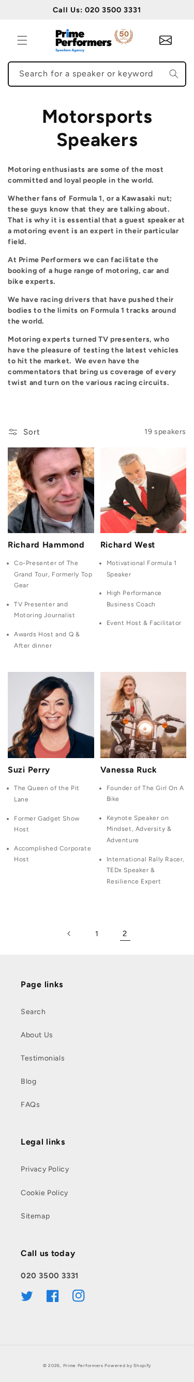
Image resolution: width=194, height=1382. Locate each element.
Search (33, 1011)
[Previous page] (69, 933)
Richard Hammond (46, 545)
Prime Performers (83, 1365)
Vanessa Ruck (129, 770)
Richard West (128, 545)
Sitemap (35, 1216)
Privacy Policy (45, 1169)
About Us (37, 1035)
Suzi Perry (29, 770)
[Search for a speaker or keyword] (173, 73)
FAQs (30, 1104)
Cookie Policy (44, 1192)
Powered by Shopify (128, 1365)
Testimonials (43, 1058)
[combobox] (97, 74)
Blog (28, 1081)
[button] (22, 40)
